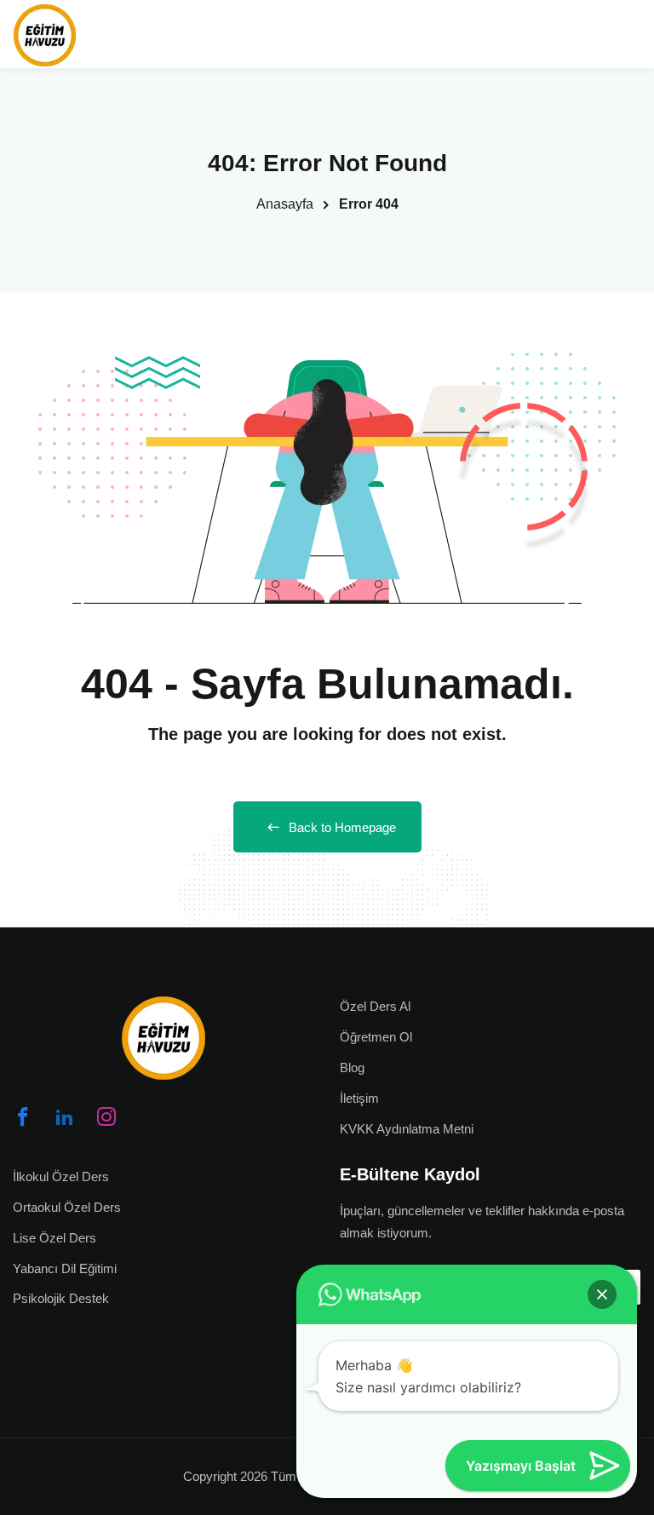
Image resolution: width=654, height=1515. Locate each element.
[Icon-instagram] (106, 1116)
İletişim (359, 1098)
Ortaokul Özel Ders (67, 1207)
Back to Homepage (342, 827)
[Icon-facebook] (23, 1116)
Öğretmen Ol (376, 1037)
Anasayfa (284, 204)
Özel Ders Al (375, 1006)
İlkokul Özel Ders (61, 1176)
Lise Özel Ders (54, 1238)
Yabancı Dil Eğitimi (65, 1268)
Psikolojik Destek (61, 1298)
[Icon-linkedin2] (64, 1116)
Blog (352, 1067)
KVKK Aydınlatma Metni (406, 1129)
